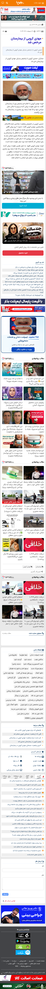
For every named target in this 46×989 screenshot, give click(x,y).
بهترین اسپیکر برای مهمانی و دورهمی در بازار (29, 267)
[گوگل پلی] (23, 941)
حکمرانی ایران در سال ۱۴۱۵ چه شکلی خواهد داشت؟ (27, 835)
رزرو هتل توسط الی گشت (24, 673)
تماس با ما (6, 961)
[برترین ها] (20, 3)
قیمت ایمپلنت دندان (36, 655)
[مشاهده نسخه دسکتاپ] (3, 2)
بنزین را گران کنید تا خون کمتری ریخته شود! (28, 785)
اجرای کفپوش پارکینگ (36, 709)
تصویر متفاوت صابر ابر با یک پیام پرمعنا (30, 793)
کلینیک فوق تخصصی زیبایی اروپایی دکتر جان (29, 686)
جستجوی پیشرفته (25, 966)
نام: (43, 866)
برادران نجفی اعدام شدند (34, 855)
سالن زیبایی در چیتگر (21, 695)
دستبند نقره (27, 659)
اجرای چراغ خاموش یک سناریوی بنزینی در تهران (28, 828)
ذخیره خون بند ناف (37, 695)
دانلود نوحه (21, 700)
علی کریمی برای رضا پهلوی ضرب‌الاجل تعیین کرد (28, 820)
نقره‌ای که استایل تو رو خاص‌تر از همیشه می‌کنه (28, 273)
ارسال (5, 894)
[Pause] (4, 192)
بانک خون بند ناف (37, 713)
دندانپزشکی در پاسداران (35, 700)
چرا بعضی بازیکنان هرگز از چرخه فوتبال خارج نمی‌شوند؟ (26, 831)
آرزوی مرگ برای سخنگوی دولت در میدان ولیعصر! (27, 797)
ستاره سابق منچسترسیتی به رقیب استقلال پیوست (27, 801)
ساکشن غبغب (38, 659)
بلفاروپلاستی (13, 655)
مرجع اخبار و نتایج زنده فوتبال (18, 668)
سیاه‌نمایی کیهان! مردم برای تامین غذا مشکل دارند (28, 847)
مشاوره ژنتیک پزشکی (13, 691)
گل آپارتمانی (11, 677)
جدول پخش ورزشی (13, 770)
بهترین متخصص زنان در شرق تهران (32, 704)
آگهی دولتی (11, 963)
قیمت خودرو (37, 761)
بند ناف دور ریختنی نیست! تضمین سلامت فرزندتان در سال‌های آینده (23, 291)
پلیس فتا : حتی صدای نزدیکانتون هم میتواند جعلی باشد (25, 276)
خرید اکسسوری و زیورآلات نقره (33, 664)
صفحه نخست (40, 961)
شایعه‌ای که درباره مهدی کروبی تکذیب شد (28, 730)
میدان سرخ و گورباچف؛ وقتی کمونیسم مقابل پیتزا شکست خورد (24, 816)
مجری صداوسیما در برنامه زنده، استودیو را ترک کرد (27, 851)
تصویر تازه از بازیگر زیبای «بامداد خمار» (30, 839)
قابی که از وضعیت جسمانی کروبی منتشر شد (27, 734)
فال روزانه (16, 765)
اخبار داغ (27, 776)
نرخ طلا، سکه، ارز (13, 756)
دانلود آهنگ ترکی (12, 704)
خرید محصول (23, 253)
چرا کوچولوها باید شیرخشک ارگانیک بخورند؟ (29, 295)
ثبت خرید (23, 205)
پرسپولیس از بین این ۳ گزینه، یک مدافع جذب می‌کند (26, 812)
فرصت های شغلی (35, 963)
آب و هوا (16, 761)
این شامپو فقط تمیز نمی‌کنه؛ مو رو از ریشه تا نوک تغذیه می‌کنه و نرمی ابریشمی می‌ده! (23, 285)
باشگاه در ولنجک (38, 682)
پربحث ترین (5, 776)
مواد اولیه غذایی (9, 673)
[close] (1, 973)
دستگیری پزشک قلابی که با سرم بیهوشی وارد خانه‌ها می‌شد (24, 805)
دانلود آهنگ (39, 673)
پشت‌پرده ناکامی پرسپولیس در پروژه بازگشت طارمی (27, 824)
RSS (16, 966)
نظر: (42, 875)
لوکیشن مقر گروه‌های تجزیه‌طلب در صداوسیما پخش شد (25, 781)
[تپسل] (3, 168)
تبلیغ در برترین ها (22, 963)
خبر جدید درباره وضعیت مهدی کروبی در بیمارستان (25, 738)
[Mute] (7, 192)
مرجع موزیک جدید (37, 668)
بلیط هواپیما (23, 655)
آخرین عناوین (39, 776)
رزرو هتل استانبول (37, 677)
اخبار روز (31, 961)
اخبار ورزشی (23, 961)
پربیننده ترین (16, 776)
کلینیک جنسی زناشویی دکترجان (33, 691)
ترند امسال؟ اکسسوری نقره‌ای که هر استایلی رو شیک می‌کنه (24, 279)
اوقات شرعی (37, 770)
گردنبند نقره (17, 659)
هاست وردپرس (11, 700)
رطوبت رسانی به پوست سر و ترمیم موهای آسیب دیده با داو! (24, 282)
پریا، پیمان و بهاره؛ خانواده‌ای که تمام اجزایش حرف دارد (26, 843)
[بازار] (23, 947)
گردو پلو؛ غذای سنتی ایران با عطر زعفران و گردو (28, 809)
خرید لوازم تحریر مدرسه (18, 709)
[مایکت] (23, 953)
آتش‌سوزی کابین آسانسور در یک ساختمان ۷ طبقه (28, 789)
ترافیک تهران (37, 765)
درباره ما (14, 961)
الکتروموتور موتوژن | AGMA (34, 718)
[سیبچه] (23, 936)
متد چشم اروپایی (23, 677)
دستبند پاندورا (16, 664)
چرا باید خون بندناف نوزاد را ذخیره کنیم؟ (30, 270)
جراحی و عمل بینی (23, 713)
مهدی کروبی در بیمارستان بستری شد (29, 742)
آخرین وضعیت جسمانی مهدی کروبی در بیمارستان (25, 745)
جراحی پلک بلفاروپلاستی (22, 682)
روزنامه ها (38, 756)
